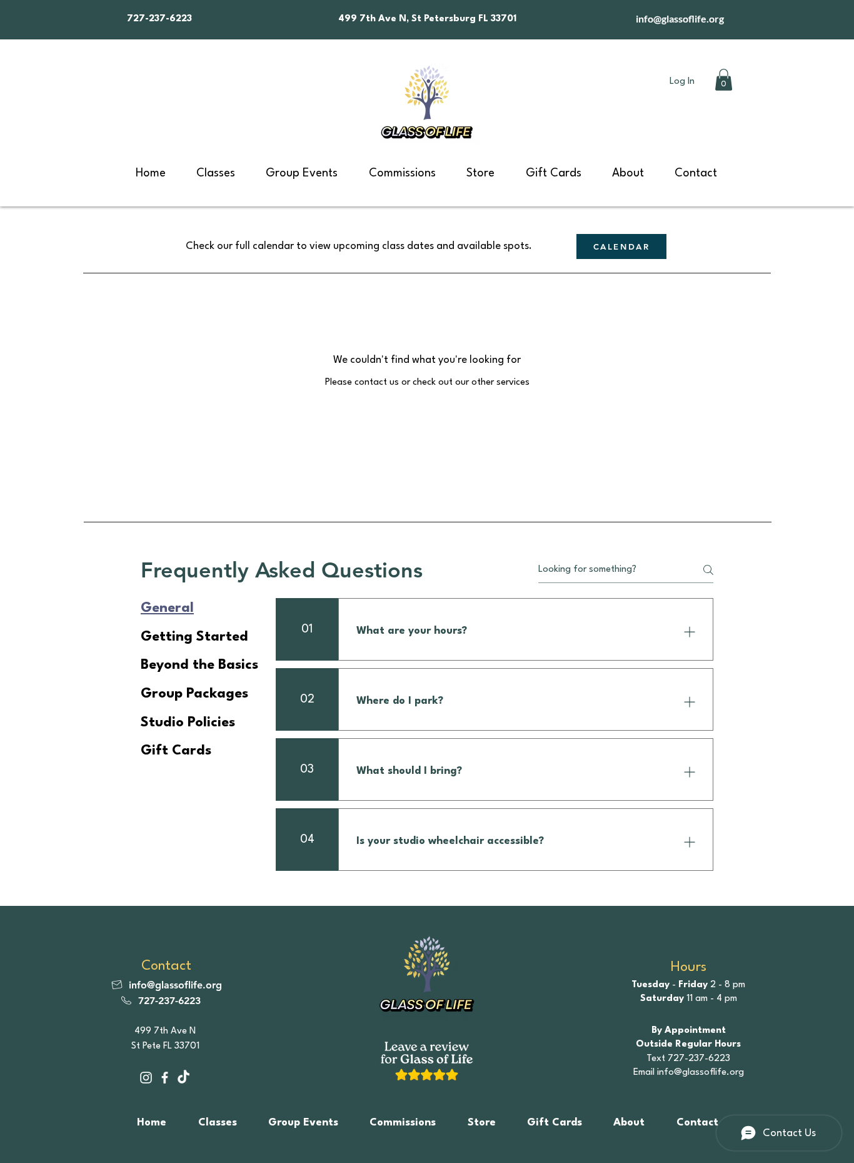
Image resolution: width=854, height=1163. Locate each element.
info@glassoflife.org (680, 18)
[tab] (199, 608)
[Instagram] (146, 1077)
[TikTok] (183, 1077)
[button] (724, 80)
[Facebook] (165, 1077)
